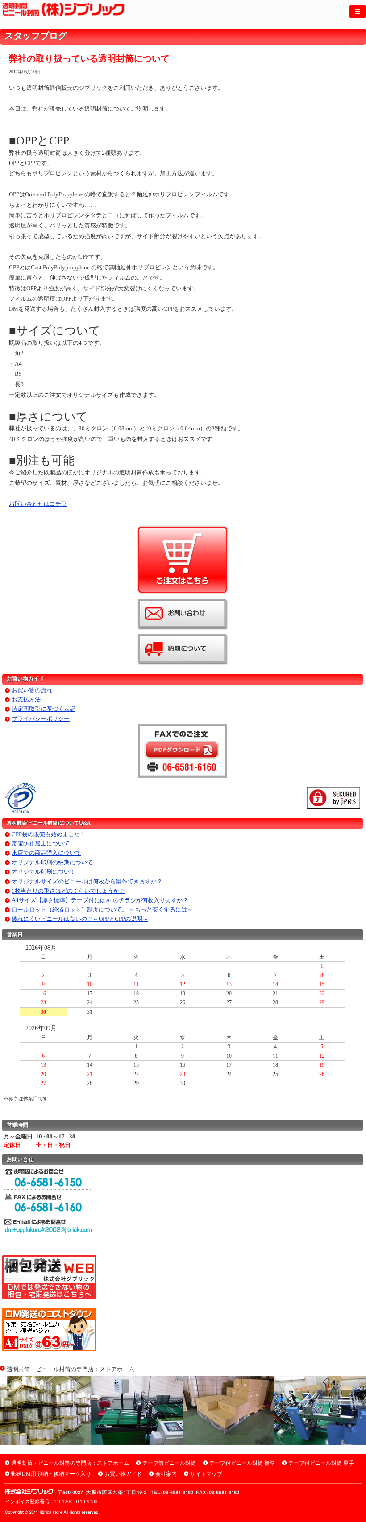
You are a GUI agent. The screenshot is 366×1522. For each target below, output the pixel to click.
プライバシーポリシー (41, 718)
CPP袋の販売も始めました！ (49, 834)
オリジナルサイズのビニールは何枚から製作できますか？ (87, 881)
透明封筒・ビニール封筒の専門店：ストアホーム (70, 1369)
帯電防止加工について (41, 843)
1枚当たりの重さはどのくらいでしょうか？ (68, 890)
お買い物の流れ (32, 690)
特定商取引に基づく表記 (43, 708)
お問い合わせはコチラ (38, 503)
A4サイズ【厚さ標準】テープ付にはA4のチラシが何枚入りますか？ (100, 900)
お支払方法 (26, 699)
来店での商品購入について (46, 853)
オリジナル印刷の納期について (52, 862)
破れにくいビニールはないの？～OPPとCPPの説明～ (80, 919)
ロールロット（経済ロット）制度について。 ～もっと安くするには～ (102, 909)
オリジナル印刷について (43, 871)
